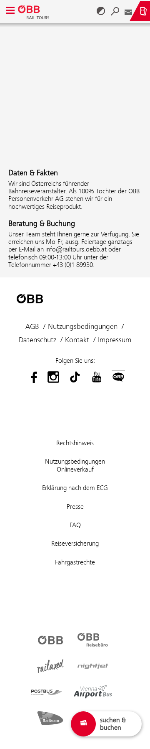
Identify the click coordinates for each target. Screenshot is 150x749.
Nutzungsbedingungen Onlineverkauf (75, 465)
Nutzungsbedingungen (83, 326)
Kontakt (77, 340)
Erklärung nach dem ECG (75, 488)
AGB (32, 326)
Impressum (114, 340)
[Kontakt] (128, 11)
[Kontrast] (101, 11)
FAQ (75, 525)
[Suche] (115, 11)
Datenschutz (37, 340)
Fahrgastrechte (75, 562)
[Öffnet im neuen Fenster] (32, 377)
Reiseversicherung (75, 543)
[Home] (34, 10)
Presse (75, 506)
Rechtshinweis (75, 443)
